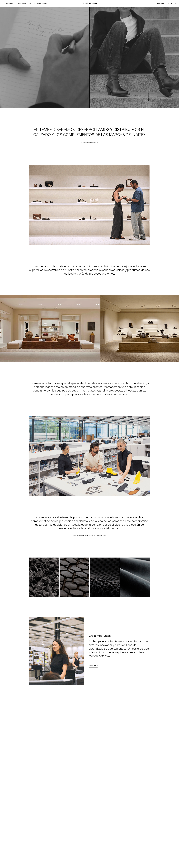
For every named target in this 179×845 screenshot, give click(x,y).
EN (168, 3)
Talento (31, 3)
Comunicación (42, 3)
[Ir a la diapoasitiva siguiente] (176, 328)
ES (171, 3)
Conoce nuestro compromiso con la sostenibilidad (89, 535)
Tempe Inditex (8, 3)
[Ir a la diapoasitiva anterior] (3, 328)
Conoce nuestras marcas (89, 142)
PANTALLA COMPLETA (170, 106)
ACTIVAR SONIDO (156, 106)
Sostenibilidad (21, 3)
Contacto (160, 3)
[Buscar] (176, 3)
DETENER (5, 106)
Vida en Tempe (93, 665)
